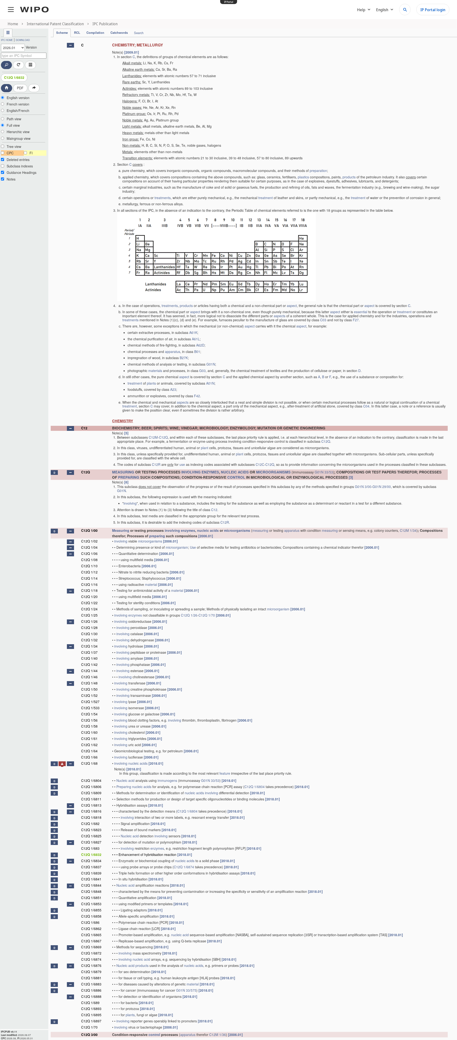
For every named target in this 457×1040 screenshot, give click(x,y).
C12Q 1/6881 (91, 977)
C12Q (163, 437)
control (154, 1034)
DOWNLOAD (23, 40)
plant (204, 447)
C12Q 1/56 (89, 720)
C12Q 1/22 (89, 602)
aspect (292, 305)
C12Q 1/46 (89, 676)
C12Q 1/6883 (91, 984)
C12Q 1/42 (89, 664)
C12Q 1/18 (89, 590)
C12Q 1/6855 (91, 910)
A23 (173, 389)
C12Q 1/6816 (91, 811)
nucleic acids (208, 530)
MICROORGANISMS (273, 472)
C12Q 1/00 (89, 530)
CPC (10, 153)
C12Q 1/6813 (91, 805)
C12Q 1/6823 (91, 829)
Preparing (123, 786)
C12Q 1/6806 (91, 786)
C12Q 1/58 (89, 726)
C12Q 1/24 (89, 609)
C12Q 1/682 (90, 823)
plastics (303, 177)
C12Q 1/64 (89, 751)
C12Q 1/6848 (91, 891)
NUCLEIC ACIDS (235, 472)
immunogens (167, 780)
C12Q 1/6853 (91, 903)
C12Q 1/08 (89, 559)
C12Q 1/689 (90, 1002)
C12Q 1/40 (89, 658)
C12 (84, 428)
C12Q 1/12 (89, 572)
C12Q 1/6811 (91, 799)
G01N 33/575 (186, 990)
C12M (153, 437)
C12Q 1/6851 (91, 897)
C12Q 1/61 (89, 738)
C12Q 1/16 (89, 584)
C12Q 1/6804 (91, 780)
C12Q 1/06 (89, 553)
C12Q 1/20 (89, 596)
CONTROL (236, 477)
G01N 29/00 (382, 486)
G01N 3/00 (363, 486)
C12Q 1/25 (89, 615)
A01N (210, 383)
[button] (70, 45)
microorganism (177, 547)
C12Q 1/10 (89, 565)
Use (193, 547)
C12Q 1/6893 (91, 1008)
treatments (162, 197)
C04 (366, 406)
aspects (279, 315)
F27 (356, 319)
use (182, 464)
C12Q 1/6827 (91, 842)
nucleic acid (180, 934)
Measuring (120, 530)
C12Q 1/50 (89, 689)
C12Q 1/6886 (91, 990)
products (349, 177)
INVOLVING (191, 472)
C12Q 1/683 (90, 848)
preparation (318, 170)
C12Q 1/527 (90, 701)
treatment (265, 197)
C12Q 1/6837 (91, 866)
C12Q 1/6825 (91, 836)
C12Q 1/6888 (91, 996)
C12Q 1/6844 (91, 885)
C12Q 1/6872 (91, 953)
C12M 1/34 (408, 530)
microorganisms (237, 530)
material (151, 584)
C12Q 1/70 (207, 615)
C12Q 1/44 (89, 670)
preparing (157, 535)
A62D (200, 345)
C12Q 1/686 (90, 922)
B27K (184, 357)
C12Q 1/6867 (91, 941)
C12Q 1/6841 (91, 879)
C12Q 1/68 (89, 763)
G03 (202, 370)
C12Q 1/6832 (14, 77)
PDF (20, 87)
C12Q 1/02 (89, 541)
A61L (196, 339)
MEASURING (123, 472)
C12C (260, 464)
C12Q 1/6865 (91, 934)
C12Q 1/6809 (91, 792)
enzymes (188, 530)
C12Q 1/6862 (91, 928)
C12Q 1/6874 (184, 866)
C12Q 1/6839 (91, 873)
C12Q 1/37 (89, 652)
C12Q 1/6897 (91, 1021)
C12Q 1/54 (89, 714)
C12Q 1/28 (89, 627)
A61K (193, 332)
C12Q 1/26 (189, 615)
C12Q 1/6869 (91, 947)
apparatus (172, 351)
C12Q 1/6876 (91, 965)
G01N (210, 364)
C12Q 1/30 (89, 633)
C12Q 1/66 (89, 757)
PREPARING (128, 477)
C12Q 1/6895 (91, 1014)
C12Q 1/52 (89, 695)
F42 (197, 395)
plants (151, 383)
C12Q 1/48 (89, 683)
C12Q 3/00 (89, 1034)
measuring (260, 530)
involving (130, 503)
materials (155, 370)
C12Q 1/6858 (91, 916)
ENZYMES (210, 472)
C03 (323, 319)
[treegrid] (249, 538)
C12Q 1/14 (89, 578)
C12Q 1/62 (89, 744)
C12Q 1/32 (89, 640)
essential (360, 311)
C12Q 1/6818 (91, 817)
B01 (197, 351)
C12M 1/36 (217, 1034)
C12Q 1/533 (90, 707)
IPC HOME (7, 40)
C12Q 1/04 (89, 547)
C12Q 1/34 (89, 646)
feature (224, 773)
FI (31, 153)
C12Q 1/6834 (91, 860)
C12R (156, 464)
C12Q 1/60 (89, 732)
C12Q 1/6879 (91, 971)
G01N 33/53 (324, 472)
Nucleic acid (125, 780)
